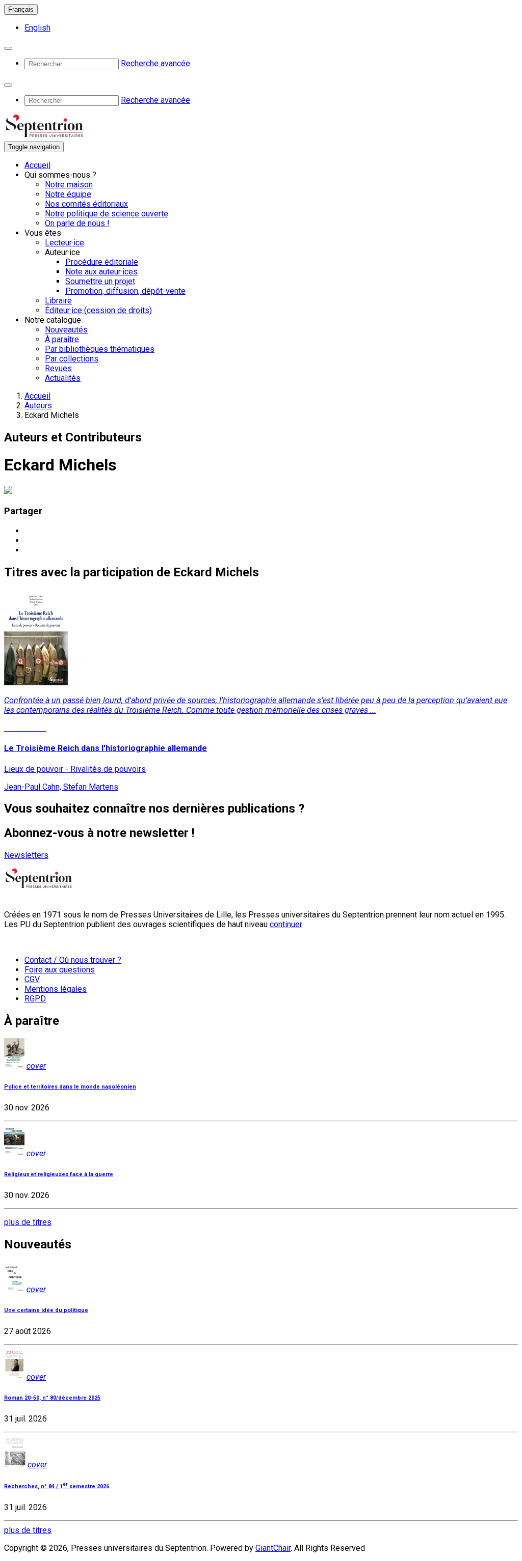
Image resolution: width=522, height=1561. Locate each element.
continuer (286, 924)
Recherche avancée (155, 63)
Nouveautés (66, 329)
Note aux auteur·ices (101, 271)
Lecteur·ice (64, 242)
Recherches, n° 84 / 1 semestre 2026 (56, 1486)
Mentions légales (55, 989)
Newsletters (26, 855)
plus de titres (27, 1222)
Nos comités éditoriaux (86, 204)
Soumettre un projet (100, 281)
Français (21, 9)
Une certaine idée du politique (46, 1310)
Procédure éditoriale (101, 262)
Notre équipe (68, 194)
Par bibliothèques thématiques (99, 349)
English (37, 28)
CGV (32, 979)
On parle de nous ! (77, 223)
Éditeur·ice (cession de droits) (98, 310)
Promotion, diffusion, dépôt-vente (125, 291)
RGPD (35, 999)
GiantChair (273, 1548)
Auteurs (38, 405)
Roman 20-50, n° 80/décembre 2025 (52, 1398)
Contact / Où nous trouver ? (72, 960)
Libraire (58, 300)
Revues (58, 368)
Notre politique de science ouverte (106, 213)
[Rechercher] (8, 48)
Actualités (63, 378)
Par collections (71, 359)
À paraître (62, 339)
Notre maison (69, 184)
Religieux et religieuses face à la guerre (58, 1174)
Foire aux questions (59, 969)
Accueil (37, 165)
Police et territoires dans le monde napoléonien (70, 1086)
